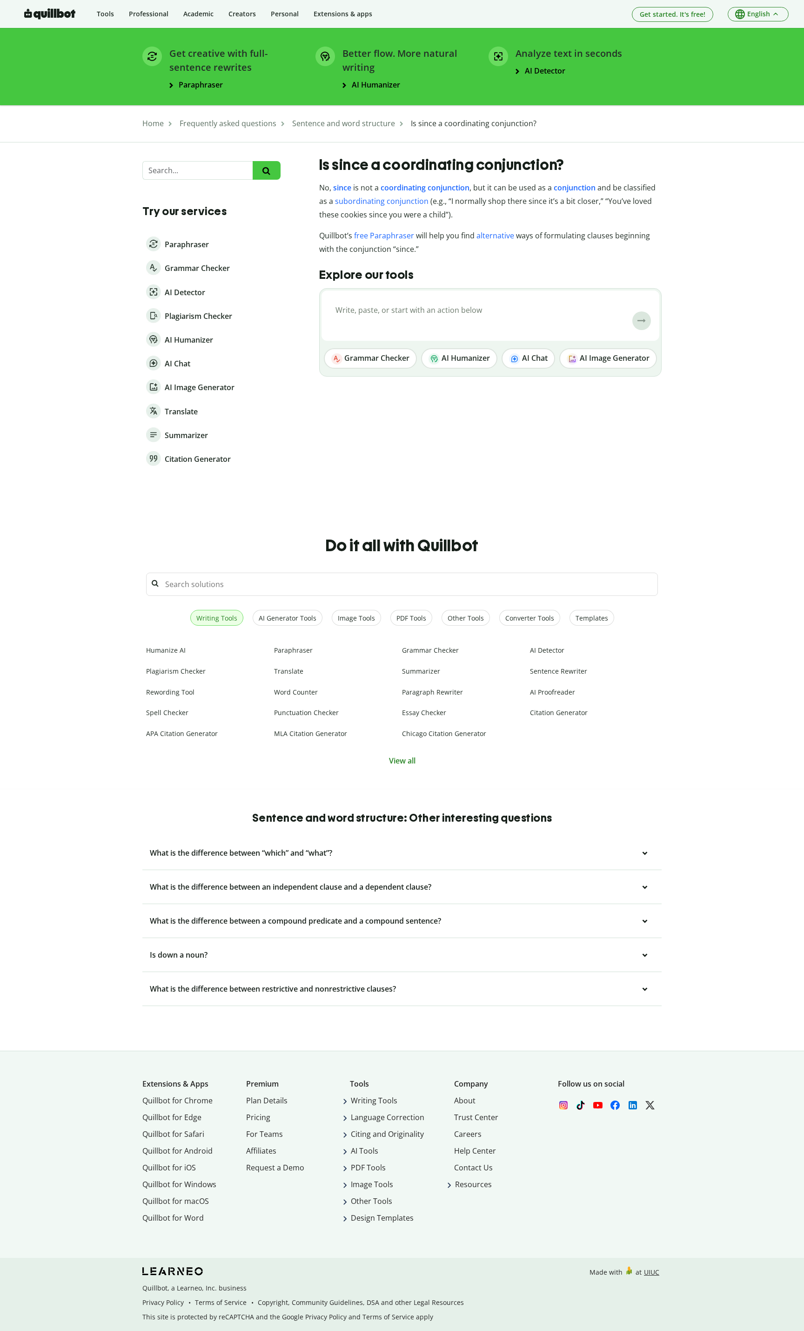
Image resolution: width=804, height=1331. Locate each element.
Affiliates (261, 1151)
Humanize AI (166, 650)
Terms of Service (221, 1302)
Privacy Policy (163, 1302)
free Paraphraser (384, 235)
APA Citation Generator (182, 733)
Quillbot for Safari (173, 1134)
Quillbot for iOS (169, 1167)
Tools (105, 13)
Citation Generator (559, 712)
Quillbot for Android (177, 1151)
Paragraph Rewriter (432, 692)
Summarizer (421, 671)
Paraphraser (293, 650)
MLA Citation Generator (310, 733)
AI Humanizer (465, 358)
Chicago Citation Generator (444, 733)
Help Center (475, 1151)
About (465, 1100)
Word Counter (296, 692)
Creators (242, 13)
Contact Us (473, 1167)
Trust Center (476, 1117)
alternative (495, 235)
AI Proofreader (552, 692)
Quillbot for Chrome (177, 1100)
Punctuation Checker (306, 712)
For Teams (264, 1134)
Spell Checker (167, 712)
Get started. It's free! (672, 14)
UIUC (651, 1272)
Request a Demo (275, 1167)
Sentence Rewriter (558, 671)
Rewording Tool (170, 692)
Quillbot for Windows (179, 1184)
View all (402, 761)
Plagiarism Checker (176, 671)
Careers (468, 1134)
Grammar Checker (375, 358)
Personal (285, 13)
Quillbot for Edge (171, 1117)
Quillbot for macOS (175, 1201)
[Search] (266, 170)
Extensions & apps (343, 13)
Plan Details (267, 1100)
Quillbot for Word (173, 1218)
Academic (198, 13)
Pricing (258, 1117)
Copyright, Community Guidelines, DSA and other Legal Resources (361, 1302)
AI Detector (547, 650)
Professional (148, 13)
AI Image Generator (614, 358)
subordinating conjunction (382, 201)
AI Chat (534, 358)
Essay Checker (424, 712)
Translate (288, 671)
